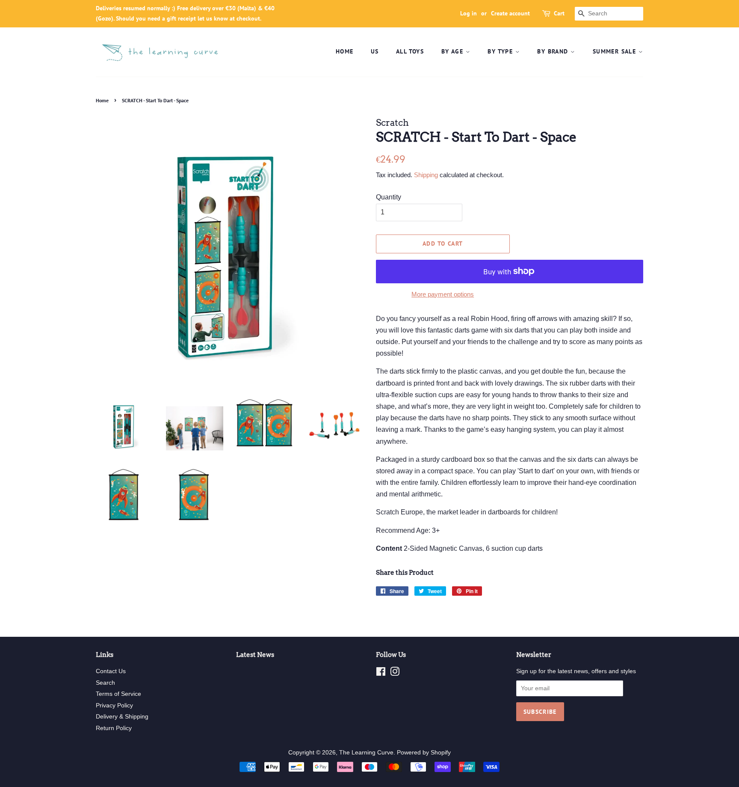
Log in (468, 13)
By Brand (554, 51)
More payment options (442, 294)
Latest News (255, 655)
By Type (501, 51)
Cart (559, 13)
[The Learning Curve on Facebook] (381, 673)
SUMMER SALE (615, 51)
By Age (453, 51)
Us (375, 51)
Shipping (426, 174)
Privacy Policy (114, 705)
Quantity (388, 197)
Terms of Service (118, 694)
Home (345, 51)
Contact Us (111, 671)
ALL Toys (410, 51)
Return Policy (114, 728)
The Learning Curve (366, 752)
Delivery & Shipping (122, 716)
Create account (510, 13)
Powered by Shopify (424, 752)
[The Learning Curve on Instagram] (394, 673)
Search (105, 683)
